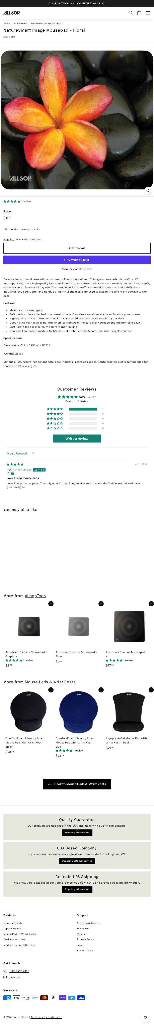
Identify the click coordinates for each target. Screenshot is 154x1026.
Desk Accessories (14, 939)
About (81, 944)
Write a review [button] (77, 439)
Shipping (8, 239)
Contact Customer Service (77, 860)
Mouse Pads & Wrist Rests (46, 23)
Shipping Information (77, 889)
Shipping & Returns (89, 923)
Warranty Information (77, 832)
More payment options (77, 269)
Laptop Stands (12, 928)
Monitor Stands (12, 923)
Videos (81, 933)
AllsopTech (35, 596)
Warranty (82, 928)
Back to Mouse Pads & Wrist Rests (80, 784)
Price (7, 211)
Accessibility (85, 950)
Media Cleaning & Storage (19, 944)
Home (6, 23)
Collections (20, 23)
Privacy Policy (85, 939)
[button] (12, 201)
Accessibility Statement (46, 1017)
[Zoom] (148, 190)
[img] (15, 464)
